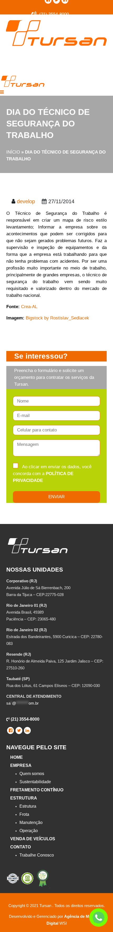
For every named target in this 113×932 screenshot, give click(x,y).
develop (26, 201)
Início (13, 152)
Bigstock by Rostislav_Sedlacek (57, 317)
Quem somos (31, 773)
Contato (20, 847)
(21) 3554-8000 (24, 719)
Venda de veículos (32, 839)
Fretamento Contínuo (36, 790)
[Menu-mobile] (2, 92)
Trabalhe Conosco (36, 855)
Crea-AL (29, 306)
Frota (24, 814)
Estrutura (23, 798)
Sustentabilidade (35, 782)
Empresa (21, 765)
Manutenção (31, 822)
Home (16, 757)
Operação (28, 830)
